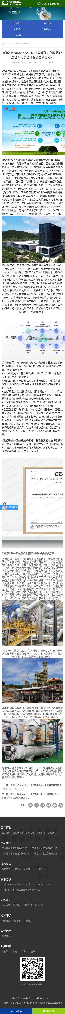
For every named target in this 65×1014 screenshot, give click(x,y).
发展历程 (52, 833)
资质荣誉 (41, 833)
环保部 (23, 951)
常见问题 (17, 920)
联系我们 (27, 998)
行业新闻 (47, 23)
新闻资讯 (16, 44)
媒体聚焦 (17, 29)
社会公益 (17, 35)
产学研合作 (40, 869)
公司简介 (6, 833)
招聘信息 (6, 936)
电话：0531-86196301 (13, 884)
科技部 (32, 951)
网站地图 (38, 998)
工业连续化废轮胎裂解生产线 (15, 848)
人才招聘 (6, 931)
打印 (51, 63)
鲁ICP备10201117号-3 (52, 1003)
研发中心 (17, 869)
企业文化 (30, 833)
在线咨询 (28, 920)
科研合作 (15, 998)
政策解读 (6, 946)
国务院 (5, 951)
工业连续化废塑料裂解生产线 (46, 848)
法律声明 (49, 998)
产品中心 (6, 843)
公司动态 (17, 23)
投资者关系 (18, 833)
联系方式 (6, 879)
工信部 (14, 951)
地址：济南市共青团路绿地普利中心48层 (21, 889)
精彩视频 (47, 29)
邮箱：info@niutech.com (38, 884)
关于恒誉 (6, 827)
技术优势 (6, 869)
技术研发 (6, 863)
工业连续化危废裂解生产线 (44, 853)
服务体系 (6, 920)
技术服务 (6, 915)
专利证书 (28, 869)
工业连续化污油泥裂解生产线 (15, 853)
